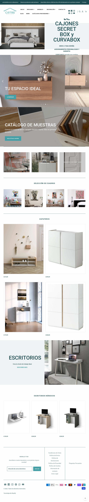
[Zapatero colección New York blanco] (65, 249)
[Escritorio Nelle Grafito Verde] (72, 417)
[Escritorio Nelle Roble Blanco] (44, 417)
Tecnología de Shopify (10, 493)
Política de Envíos (55, 455)
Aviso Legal (54, 474)
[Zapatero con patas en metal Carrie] (23, 307)
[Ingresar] (82, 12)
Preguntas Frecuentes (75, 463)
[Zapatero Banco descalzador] (23, 249)
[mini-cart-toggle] (85, 12)
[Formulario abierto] (80, 11)
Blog (22, 13)
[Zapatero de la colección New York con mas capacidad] (65, 307)
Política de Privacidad (54, 463)
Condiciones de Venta (54, 453)
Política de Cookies (54, 466)
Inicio (22, 9)
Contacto (61, 9)
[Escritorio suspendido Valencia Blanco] (17, 417)
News (28, 13)
